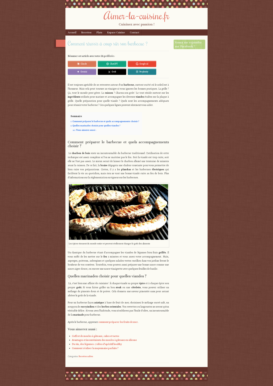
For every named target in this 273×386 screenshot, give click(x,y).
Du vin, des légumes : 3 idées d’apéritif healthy (97, 344)
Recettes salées (86, 356)
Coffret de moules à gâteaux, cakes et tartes (95, 336)
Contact (134, 32)
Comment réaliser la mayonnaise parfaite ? (95, 348)
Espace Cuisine (116, 32)
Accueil (72, 32)
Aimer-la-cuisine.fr (136, 15)
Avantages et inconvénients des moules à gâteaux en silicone (104, 340)
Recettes (86, 32)
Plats (99, 32)
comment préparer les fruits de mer (118, 322)
